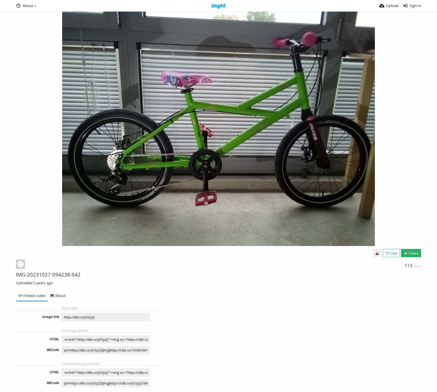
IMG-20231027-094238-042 (48, 274)
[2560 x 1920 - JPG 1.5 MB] (377, 253)
